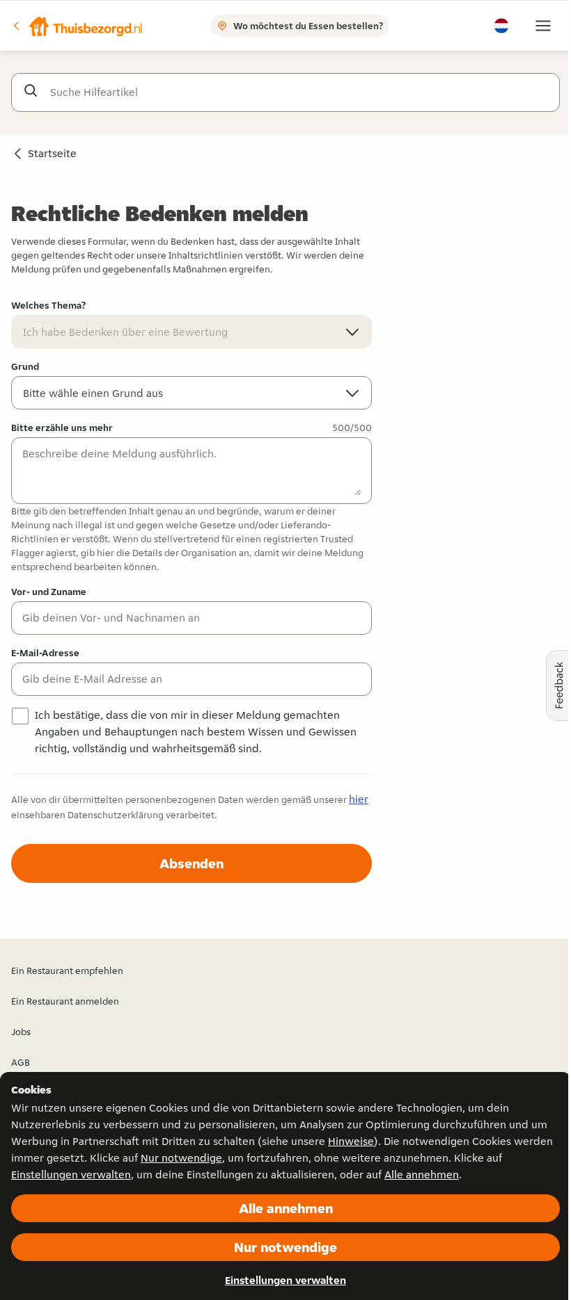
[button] (77, 26)
